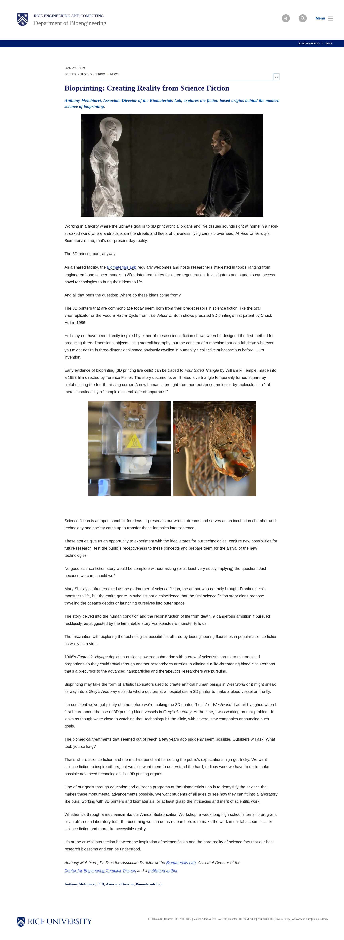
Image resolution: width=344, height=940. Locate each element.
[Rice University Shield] (22, 19)
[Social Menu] (286, 18)
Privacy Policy (282, 919)
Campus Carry (320, 919)
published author (163, 870)
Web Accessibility (301, 919)
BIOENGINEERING (309, 43)
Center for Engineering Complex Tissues (100, 870)
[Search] (303, 18)
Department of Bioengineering (70, 23)
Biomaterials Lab (121, 267)
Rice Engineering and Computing (69, 16)
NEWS (328, 43)
